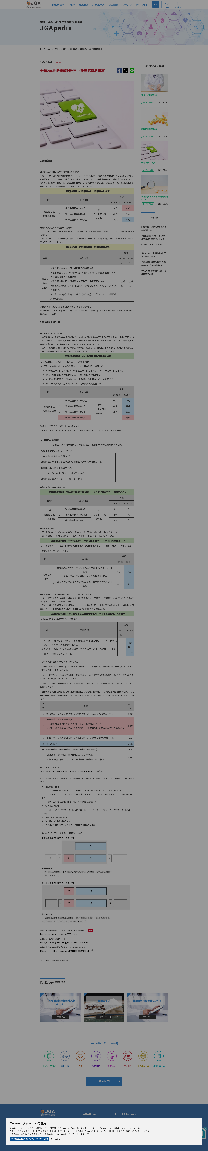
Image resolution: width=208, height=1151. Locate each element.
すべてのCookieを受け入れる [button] (22, 1139)
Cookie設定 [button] (55, 1139)
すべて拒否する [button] (42, 1139)
